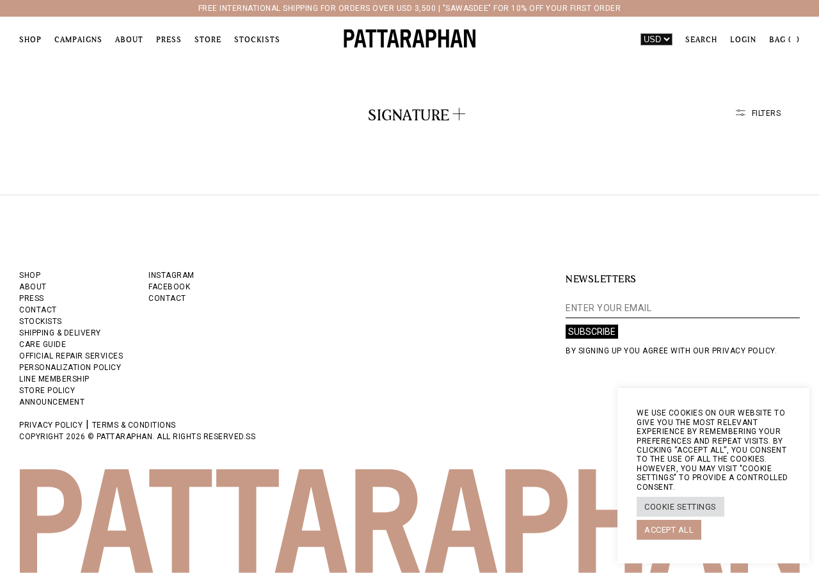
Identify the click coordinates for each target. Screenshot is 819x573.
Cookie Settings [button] (680, 507)
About (129, 39)
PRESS (31, 298)
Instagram (171, 275)
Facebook (169, 286)
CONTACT (38, 309)
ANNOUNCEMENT (51, 402)
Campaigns (78, 39)
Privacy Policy (51, 425)
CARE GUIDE (42, 344)
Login (743, 39)
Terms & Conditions (134, 425)
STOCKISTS (40, 321)
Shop (30, 39)
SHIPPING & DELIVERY (60, 332)
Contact (167, 298)
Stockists (257, 39)
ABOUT (33, 286)
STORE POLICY (47, 390)
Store (208, 39)
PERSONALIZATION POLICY (70, 367)
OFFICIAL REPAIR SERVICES (71, 355)
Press (169, 39)
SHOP (29, 275)
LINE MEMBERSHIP (54, 379)
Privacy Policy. (744, 350)
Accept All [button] (669, 530)
